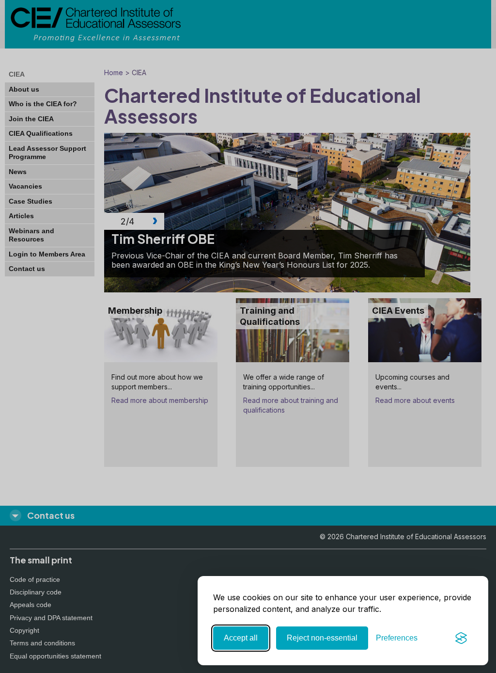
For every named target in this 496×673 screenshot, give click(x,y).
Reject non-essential (322, 638)
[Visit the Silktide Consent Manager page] (461, 638)
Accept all (241, 638)
